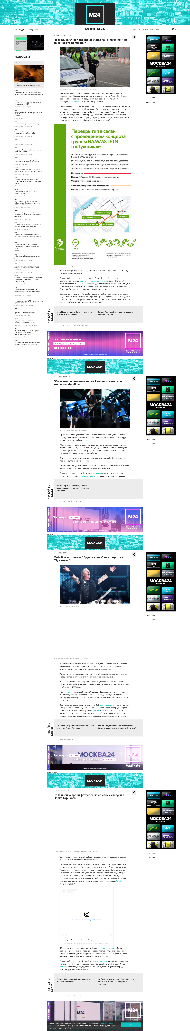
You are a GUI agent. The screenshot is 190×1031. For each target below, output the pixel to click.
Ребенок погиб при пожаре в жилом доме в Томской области (27, 257)
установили (102, 961)
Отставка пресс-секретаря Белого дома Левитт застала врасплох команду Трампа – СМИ (28, 279)
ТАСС (118, 881)
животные (17, 97)
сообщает (68, 692)
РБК (85, 440)
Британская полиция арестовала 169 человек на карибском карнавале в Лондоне (27, 268)
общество (17, 107)
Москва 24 (95, 29)
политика (17, 196)
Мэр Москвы (20, 63)
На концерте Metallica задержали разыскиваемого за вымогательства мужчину (74, 488)
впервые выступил (107, 948)
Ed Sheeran (78, 943)
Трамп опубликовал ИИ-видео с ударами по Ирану (25, 192)
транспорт (68, 325)
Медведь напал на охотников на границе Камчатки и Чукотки (25, 322)
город (29, 107)
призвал (63, 966)
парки (68, 995)
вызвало (98, 473)
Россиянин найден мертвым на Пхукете (28, 124)
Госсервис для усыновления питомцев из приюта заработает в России (27, 343)
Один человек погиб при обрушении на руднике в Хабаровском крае (28, 312)
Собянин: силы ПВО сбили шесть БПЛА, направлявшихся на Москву (27, 85)
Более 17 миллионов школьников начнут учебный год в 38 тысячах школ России (27, 181)
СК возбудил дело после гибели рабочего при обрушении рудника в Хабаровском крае (27, 203)
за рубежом (25, 97)
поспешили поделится (88, 476)
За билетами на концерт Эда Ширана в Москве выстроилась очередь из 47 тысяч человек (117, 981)
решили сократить (108, 705)
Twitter (96, 710)
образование (18, 186)
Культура (71, 553)
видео (121, 674)
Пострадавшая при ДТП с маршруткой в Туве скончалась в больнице (28, 302)
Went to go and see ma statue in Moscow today (77, 940)
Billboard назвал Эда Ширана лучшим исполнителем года (74, 980)
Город (70, 36)
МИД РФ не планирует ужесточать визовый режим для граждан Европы (27, 235)
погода (24, 107)
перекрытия (76, 325)
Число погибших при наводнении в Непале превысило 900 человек (26, 133)
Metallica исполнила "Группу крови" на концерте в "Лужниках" (74, 313)
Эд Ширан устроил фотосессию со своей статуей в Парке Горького (75, 727)
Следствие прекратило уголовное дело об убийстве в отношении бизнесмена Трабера (28, 114)
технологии (32, 347)
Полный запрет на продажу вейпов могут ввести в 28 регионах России (26, 161)
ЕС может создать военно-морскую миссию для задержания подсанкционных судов (27, 332)
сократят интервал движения (92, 281)
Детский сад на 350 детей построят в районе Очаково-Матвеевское (27, 225)
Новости (22, 57)
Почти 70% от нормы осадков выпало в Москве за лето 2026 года (28, 103)
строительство (24, 229)
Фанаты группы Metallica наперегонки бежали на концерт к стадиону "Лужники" (117, 727)
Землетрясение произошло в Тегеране (28, 142)
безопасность (18, 219)
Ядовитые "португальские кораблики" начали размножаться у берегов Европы (28, 93)
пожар (26, 154)
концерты (85, 325)
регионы (31, 154)
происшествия (18, 118)
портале (77, 101)
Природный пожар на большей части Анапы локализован (27, 151)
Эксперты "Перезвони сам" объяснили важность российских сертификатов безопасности (28, 215)
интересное (25, 174)
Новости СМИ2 (52, 358)
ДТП (25, 305)
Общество (71, 377)
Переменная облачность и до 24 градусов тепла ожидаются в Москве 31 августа (28, 291)
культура (70, 501)
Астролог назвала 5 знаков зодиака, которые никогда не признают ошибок (28, 171)
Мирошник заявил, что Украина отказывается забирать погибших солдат (26, 246)
